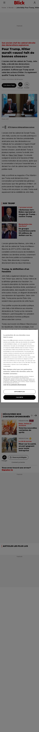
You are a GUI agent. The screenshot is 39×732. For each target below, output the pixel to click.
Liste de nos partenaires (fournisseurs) (14, 384)
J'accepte (19, 397)
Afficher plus (19, 391)
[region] (19, 366)
